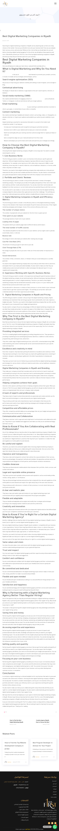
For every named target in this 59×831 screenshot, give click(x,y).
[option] (15, 752)
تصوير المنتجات (24, 817)
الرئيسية (54, 781)
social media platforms (38, 99)
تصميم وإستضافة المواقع (21, 812)
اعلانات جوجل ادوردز (23, 809)
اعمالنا (54, 789)
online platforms (23, 74)
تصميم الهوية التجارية (23, 815)
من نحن (54, 783)
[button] (55, 827)
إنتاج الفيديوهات (24, 820)
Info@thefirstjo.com (23, 785)
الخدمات (54, 786)
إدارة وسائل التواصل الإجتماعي (21, 804)
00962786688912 (20, 788)
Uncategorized (9, 738)
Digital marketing (7, 74)
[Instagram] (55, 823)
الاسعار (54, 792)
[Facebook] (49, 823)
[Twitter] (52, 823)
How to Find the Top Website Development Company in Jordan (15, 746)
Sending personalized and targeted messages (15, 107)
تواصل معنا (53, 797)
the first (9, 762)
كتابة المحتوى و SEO (23, 807)
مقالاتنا (54, 794)
